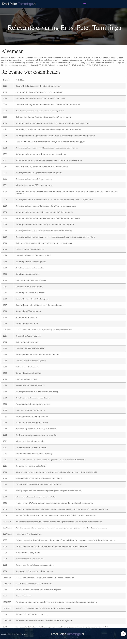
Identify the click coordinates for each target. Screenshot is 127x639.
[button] (85, 4)
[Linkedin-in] (123, 633)
